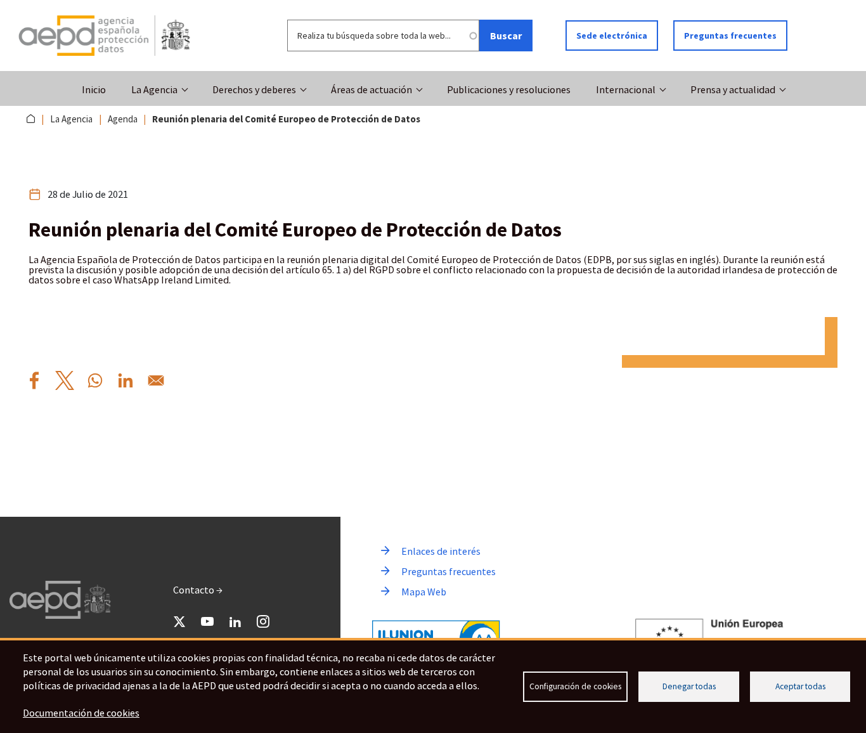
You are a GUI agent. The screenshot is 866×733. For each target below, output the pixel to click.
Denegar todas (689, 686)
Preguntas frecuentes (730, 35)
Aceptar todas (800, 686)
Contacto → (198, 589)
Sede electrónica (611, 35)
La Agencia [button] (154, 89)
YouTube (207, 621)
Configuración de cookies (575, 686)
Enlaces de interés (441, 551)
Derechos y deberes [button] (254, 89)
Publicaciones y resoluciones (509, 89)
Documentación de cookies (81, 712)
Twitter (179, 621)
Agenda (123, 119)
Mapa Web (423, 591)
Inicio (94, 89)
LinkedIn (235, 621)
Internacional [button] (626, 89)
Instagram (263, 621)
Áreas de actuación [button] (371, 89)
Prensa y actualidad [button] (732, 89)
